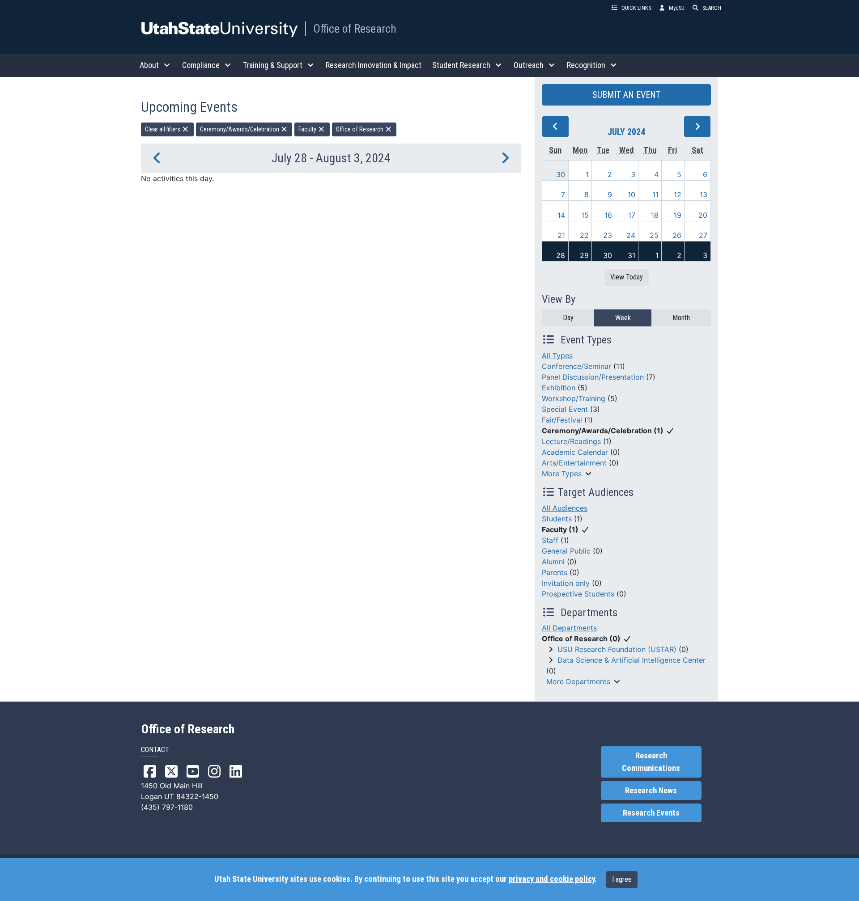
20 (702, 215)
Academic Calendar (575, 452)
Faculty (308, 129)
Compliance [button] (201, 65)
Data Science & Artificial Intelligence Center (631, 660)
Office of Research (354, 28)
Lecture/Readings (571, 441)
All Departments (569, 627)
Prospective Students (578, 593)
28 (560, 255)
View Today (626, 277)
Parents (554, 572)
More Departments (578, 681)
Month (681, 317)
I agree (622, 879)
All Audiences (564, 507)
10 (631, 194)
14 (561, 215)
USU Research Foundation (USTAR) (616, 649)
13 (703, 194)
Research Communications (651, 762)
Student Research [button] (461, 65)
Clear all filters (163, 129)
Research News (651, 790)
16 (608, 215)
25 (654, 235)
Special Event (565, 409)
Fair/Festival (562, 419)
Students (557, 518)
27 (703, 235)
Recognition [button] (586, 65)
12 (677, 194)
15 (585, 215)
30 (560, 174)
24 (630, 235)
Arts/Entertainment (574, 462)
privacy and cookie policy (552, 879)
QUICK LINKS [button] (636, 7)
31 (631, 255)
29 (584, 255)
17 (631, 215)
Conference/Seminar (576, 366)
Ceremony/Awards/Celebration (240, 129)
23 (607, 235)
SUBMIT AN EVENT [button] (626, 94)
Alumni (553, 561)
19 (677, 215)
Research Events (651, 813)
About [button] (149, 65)
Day (568, 317)
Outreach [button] (529, 65)
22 (584, 235)
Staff (550, 540)
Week (623, 317)
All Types (557, 355)
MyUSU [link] (677, 7)
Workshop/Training (573, 398)
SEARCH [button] (711, 7)
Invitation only (566, 583)
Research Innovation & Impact (373, 65)
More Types (562, 473)
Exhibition (558, 387)
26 (676, 235)
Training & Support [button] (272, 65)
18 (655, 215)
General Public (566, 550)
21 (561, 235)
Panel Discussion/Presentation (593, 376)
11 (655, 194)
